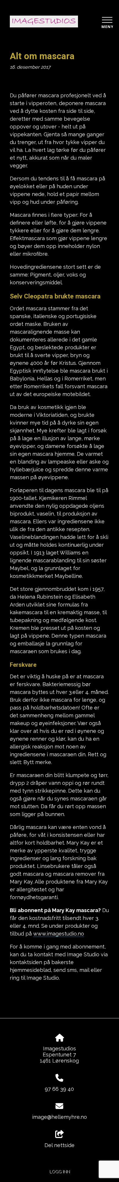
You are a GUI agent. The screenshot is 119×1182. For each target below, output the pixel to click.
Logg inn (59, 1171)
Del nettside (59, 1145)
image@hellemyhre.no (59, 1117)
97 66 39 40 (59, 1089)
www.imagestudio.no (58, 934)
